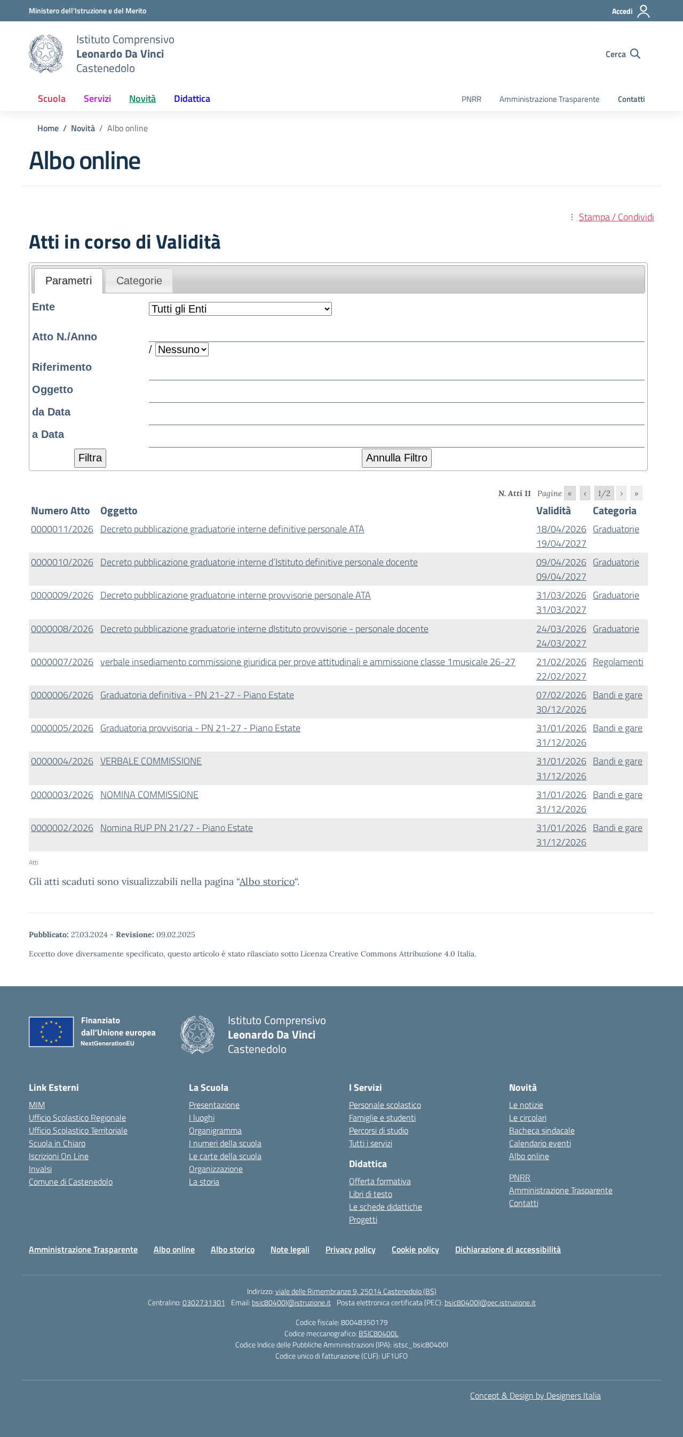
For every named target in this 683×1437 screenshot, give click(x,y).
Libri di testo (370, 1193)
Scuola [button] (52, 98)
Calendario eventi (540, 1143)
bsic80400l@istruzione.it (291, 1302)
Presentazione (214, 1104)
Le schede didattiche (385, 1206)
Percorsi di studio (378, 1130)
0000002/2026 (62, 827)
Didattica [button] (192, 98)
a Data (48, 434)
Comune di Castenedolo (71, 1181)
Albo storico (267, 881)
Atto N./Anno (64, 336)
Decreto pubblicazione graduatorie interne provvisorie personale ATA (235, 595)
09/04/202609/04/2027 (561, 569)
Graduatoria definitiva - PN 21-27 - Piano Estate (197, 695)
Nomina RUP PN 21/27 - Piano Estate (176, 827)
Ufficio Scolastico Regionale (77, 1117)
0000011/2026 (62, 529)
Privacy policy (350, 1249)
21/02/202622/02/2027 (561, 668)
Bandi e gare (617, 695)
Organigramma (215, 1130)
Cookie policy (415, 1249)
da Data (51, 412)
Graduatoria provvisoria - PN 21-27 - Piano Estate (200, 728)
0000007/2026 (62, 661)
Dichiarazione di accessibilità (508, 1249)
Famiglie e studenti (382, 1117)
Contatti (631, 99)
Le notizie (526, 1104)
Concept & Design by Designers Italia (535, 1395)
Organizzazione (216, 1168)
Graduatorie (616, 529)
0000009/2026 (62, 595)
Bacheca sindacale (542, 1130)
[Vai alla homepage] (46, 54)
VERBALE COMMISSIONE (151, 761)
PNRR (471, 99)
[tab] (68, 281)
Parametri (68, 280)
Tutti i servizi (370, 1143)
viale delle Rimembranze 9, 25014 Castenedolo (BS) (355, 1291)
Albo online (529, 1155)
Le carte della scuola (225, 1155)
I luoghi (202, 1117)
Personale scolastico (385, 1104)
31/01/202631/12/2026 (561, 735)
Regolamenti (618, 661)
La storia (204, 1181)
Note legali (290, 1249)
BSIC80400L (379, 1333)
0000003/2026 (62, 794)
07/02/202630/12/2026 (561, 702)
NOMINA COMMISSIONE (149, 794)
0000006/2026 (62, 695)
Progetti (363, 1219)
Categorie (139, 280)
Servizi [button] (97, 98)
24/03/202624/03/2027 (561, 635)
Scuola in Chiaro (57, 1143)
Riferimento (62, 367)
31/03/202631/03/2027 (561, 602)
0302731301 (203, 1302)
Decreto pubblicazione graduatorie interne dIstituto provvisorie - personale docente (264, 628)
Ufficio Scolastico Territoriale (78, 1130)
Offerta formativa (380, 1181)
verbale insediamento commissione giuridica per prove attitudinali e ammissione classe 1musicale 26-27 (307, 661)
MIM (37, 1104)
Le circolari (527, 1117)
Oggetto (52, 389)
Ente (43, 307)
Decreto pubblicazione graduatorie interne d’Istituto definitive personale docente (259, 562)
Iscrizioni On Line (59, 1155)
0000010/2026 (62, 562)
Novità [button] (142, 98)
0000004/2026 (62, 761)
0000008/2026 (62, 628)
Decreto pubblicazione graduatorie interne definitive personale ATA (232, 529)
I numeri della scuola (225, 1143)
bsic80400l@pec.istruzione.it (490, 1302)
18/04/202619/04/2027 (561, 536)
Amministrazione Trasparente (549, 99)
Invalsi (40, 1168)
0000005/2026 (62, 728)
